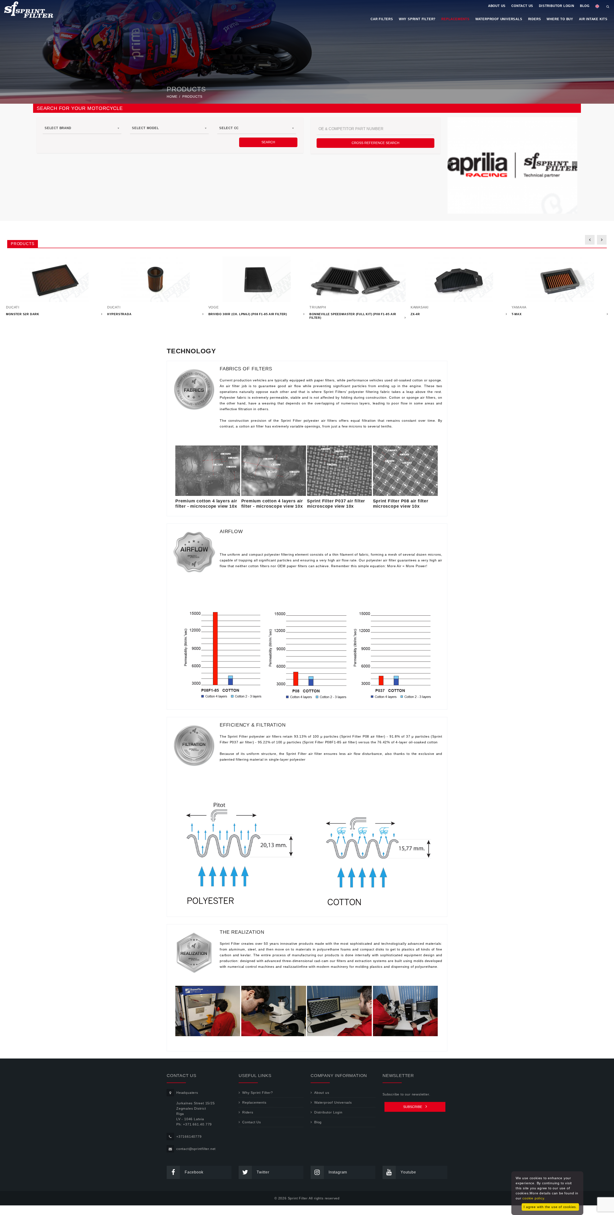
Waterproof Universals (498, 19)
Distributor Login (556, 6)
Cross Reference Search (375, 143)
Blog (585, 6)
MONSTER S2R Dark (22, 314)
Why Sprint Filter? (417, 19)
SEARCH (268, 142)
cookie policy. (533, 1198)
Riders (534, 19)
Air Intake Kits (593, 19)
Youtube (408, 1172)
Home (172, 96)
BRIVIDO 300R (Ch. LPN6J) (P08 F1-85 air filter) (247, 314)
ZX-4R (415, 314)
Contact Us (522, 6)
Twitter (263, 1172)
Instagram (338, 1172)
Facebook (194, 1172)
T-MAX (516, 314)
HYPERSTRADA (119, 314)
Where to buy (560, 19)
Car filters (382, 19)
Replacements (455, 19)
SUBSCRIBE (413, 1107)
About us (497, 6)
